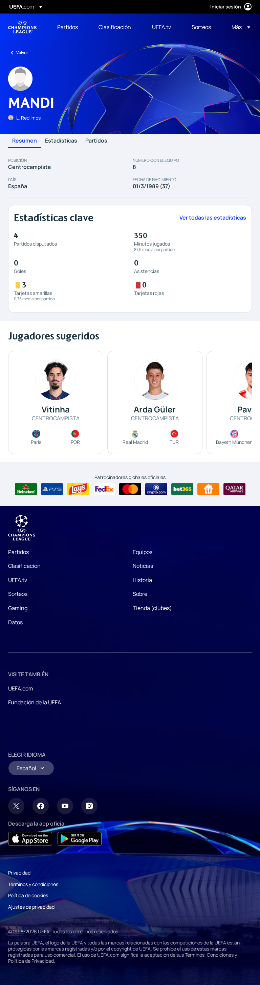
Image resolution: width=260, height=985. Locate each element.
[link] (67, 27)
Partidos (96, 141)
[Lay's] (78, 489)
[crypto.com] (156, 489)
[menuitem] (69, 27)
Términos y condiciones (33, 884)
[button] (239, 27)
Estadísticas (61, 141)
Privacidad (19, 872)
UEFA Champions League (22, 27)
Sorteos (17, 594)
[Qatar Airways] (234, 489)
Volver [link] (22, 52)
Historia (142, 580)
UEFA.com (20, 688)
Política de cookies (28, 895)
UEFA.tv (17, 580)
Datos (15, 622)
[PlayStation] (52, 489)
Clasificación (24, 566)
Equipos (142, 552)
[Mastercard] (130, 489)
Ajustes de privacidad (31, 907)
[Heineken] (26, 489)
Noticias (143, 566)
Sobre (140, 594)
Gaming (17, 608)
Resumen (24, 141)
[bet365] (182, 489)
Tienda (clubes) (152, 608)
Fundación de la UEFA (34, 702)
